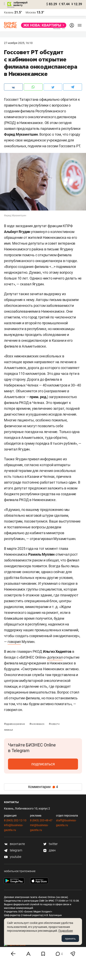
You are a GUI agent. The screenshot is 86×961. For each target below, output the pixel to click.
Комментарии (43, 787)
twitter (53, 844)
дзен (52, 850)
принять (70, 938)
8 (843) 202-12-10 (15, 820)
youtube (15, 857)
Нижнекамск (37, 724)
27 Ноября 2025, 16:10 (18, 43)
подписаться (43, 764)
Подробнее (65, 930)
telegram (15, 850)
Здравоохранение (14, 724)
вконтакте (17, 844)
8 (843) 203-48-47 (41, 820)
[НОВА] (42, 25)
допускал (55, 657)
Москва (31, 12)
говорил (14, 642)
